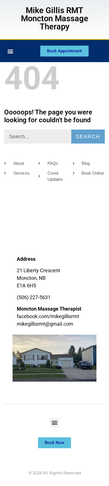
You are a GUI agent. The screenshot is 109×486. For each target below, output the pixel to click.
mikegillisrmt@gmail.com (45, 324)
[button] (10, 51)
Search (88, 136)
